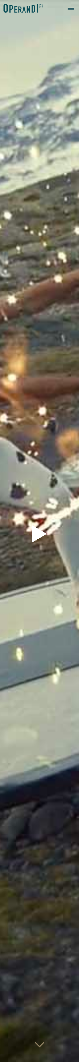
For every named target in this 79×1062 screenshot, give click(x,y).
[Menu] (70, 8)
